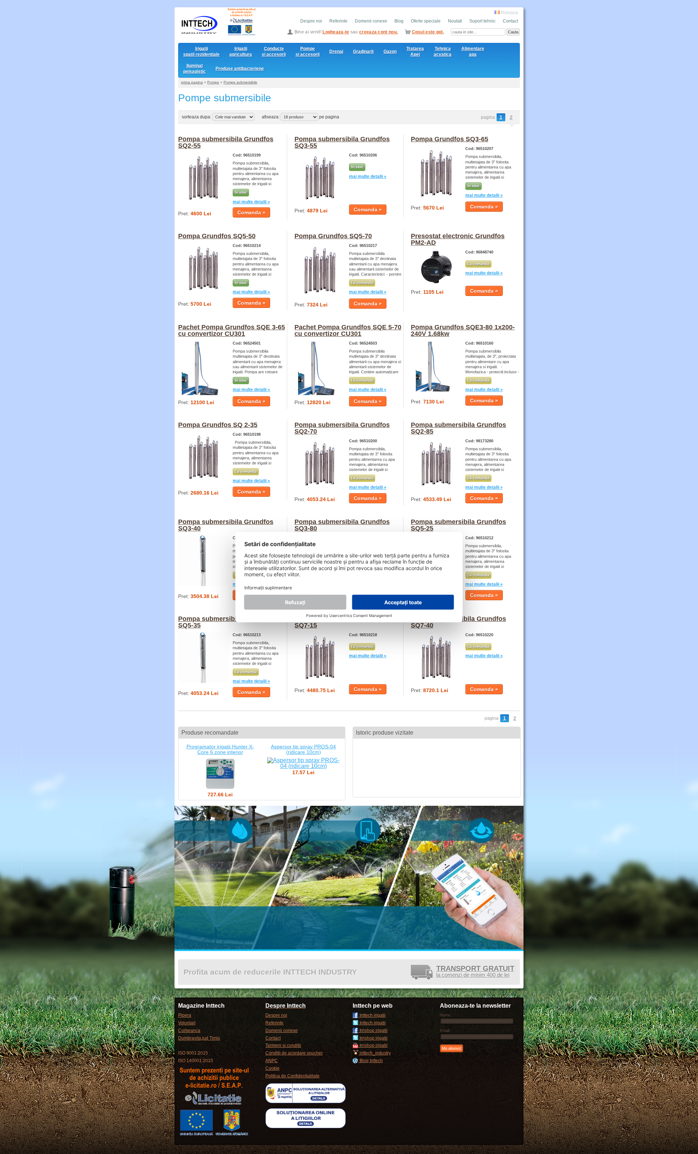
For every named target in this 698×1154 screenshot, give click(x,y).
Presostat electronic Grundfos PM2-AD (458, 239)
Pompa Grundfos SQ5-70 (333, 236)
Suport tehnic (482, 21)
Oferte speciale (426, 21)
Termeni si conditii (283, 1045)
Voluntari (187, 1022)
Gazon (390, 51)
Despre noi (311, 21)
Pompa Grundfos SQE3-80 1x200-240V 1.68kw (463, 330)
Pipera (184, 1015)
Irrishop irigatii (373, 1030)
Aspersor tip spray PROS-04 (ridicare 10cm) (303, 749)
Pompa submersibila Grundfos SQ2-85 (458, 428)
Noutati (455, 21)
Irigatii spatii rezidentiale (201, 51)
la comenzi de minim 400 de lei (475, 972)
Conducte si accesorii (274, 51)
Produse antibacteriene (240, 68)
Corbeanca (189, 1030)
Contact (510, 21)
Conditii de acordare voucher (294, 1053)
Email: (445, 1030)
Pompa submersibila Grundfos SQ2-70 (342, 428)
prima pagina (192, 82)
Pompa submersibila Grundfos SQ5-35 (225, 622)
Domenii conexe (371, 21)
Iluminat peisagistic (194, 68)
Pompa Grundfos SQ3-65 (449, 139)
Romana (509, 12)
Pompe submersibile (240, 82)
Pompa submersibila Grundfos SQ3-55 (342, 142)
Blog (399, 21)
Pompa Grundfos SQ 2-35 (217, 424)
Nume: (446, 1015)
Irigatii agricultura (240, 51)
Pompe (213, 82)
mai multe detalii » (251, 201)
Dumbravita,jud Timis (199, 1038)
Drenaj (336, 51)
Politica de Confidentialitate (292, 1075)
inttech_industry (374, 1053)
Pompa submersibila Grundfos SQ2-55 (225, 142)
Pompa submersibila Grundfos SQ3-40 (225, 525)
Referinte (338, 21)
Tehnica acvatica (443, 51)
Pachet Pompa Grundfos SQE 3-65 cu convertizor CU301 (231, 330)
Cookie (272, 1068)
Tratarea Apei (415, 51)
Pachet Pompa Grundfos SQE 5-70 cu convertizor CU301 (347, 330)
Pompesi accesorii (308, 51)
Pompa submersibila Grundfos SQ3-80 (342, 525)
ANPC (271, 1060)
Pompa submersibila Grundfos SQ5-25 (458, 525)
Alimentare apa (472, 51)
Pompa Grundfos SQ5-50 (217, 236)
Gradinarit (363, 51)
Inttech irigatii (372, 1015)
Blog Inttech (370, 1060)
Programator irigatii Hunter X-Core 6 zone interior (220, 749)
